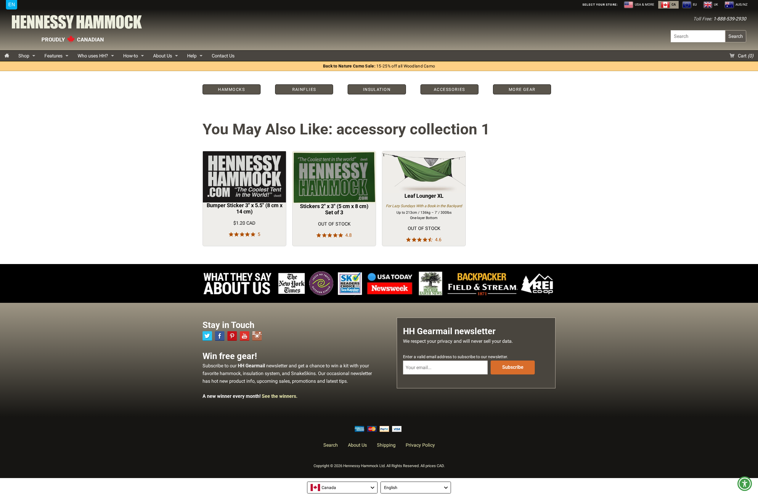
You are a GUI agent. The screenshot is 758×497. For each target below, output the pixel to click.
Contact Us (223, 56)
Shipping (386, 445)
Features (53, 56)
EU (694, 5)
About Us (162, 56)
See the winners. (280, 396)
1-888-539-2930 (729, 19)
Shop (23, 56)
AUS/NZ (741, 5)
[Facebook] (219, 336)
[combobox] (342, 487)
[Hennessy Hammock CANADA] (77, 23)
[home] (7, 56)
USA (644, 5)
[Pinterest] (232, 336)
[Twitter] (207, 336)
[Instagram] (257, 336)
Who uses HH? (93, 56)
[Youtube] (244, 336)
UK (715, 5)
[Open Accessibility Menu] (744, 483)
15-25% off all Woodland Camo (379, 66)
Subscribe (512, 367)
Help (192, 56)
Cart (745, 56)
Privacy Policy (420, 445)
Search (735, 36)
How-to (130, 56)
